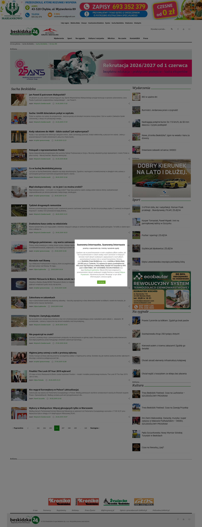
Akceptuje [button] (101, 282)
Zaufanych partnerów (91, 270)
